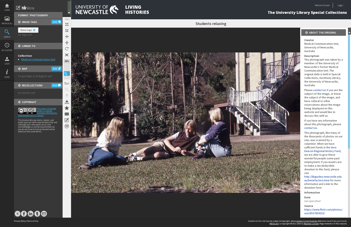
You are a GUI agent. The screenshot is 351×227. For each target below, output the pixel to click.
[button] (67, 73)
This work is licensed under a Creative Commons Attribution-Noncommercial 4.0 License (37, 112)
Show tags (26, 29)
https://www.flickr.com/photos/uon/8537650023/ (323, 211)
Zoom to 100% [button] (67, 55)
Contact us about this (67, 114)
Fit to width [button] (67, 37)
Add (55, 21)
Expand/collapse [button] (349, 31)
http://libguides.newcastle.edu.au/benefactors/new (323, 178)
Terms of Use (32, 221)
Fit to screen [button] (67, 30)
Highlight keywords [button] (67, 96)
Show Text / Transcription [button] (67, 83)
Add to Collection (67, 108)
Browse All (7, 23)
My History (7, 50)
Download (67, 102)
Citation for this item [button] (67, 126)
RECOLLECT (274, 223)
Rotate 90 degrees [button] (67, 49)
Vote (28, 7)
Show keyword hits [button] (67, 90)
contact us (319, 90)
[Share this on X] (18, 211)
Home (7, 10)
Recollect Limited (311, 223)
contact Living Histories (306, 221)
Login (7, 63)
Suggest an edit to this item (18, 7)
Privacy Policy (20, 221)
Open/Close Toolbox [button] (69, 7)
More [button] (7, 77)
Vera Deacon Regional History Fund (322, 149)
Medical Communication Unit (38, 59)
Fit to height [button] (67, 43)
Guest (327, 5)
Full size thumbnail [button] (67, 24)
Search (7, 37)
